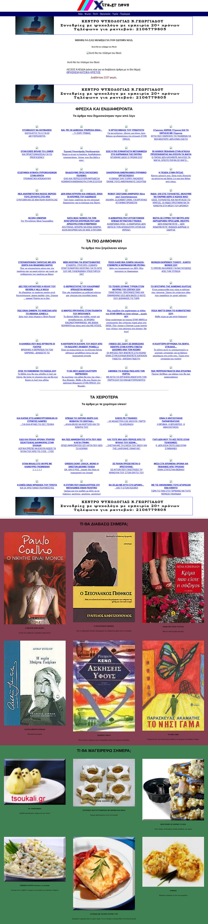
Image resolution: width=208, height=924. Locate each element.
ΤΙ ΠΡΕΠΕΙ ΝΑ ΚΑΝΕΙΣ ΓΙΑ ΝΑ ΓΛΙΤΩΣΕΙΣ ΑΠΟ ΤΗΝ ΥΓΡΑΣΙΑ (171, 266)
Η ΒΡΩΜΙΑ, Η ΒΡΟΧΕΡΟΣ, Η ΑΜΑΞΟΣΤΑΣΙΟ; (171, 422)
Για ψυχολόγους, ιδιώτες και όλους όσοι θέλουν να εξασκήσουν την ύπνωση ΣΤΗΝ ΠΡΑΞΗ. (126, 134)
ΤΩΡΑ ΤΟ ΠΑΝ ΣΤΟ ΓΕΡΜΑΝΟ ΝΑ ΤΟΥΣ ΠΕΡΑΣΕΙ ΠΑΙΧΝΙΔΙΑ (171, 489)
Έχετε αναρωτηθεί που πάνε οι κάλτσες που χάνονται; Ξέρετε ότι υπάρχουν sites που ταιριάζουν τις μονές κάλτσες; (171, 290)
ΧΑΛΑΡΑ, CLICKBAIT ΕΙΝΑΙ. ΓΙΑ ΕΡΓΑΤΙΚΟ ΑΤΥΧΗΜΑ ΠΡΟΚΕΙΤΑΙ (126, 198)
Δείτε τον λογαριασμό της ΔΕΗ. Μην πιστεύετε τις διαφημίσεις (126, 266)
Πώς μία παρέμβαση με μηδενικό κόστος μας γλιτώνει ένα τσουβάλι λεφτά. (81, 290)
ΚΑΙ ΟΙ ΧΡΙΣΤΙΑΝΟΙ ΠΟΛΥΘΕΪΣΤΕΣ (37, 486)
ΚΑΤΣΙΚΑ (84, 72)
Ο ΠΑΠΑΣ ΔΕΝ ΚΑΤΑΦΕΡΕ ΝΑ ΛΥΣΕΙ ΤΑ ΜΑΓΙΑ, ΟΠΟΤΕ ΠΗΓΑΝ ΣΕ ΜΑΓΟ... (171, 155)
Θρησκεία (105, 14)
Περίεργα (125, 14)
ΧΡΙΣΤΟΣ (95, 72)
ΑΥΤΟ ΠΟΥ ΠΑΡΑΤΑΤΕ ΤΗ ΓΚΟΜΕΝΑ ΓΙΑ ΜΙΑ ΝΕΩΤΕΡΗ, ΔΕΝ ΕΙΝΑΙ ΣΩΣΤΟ (171, 134)
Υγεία (115, 14)
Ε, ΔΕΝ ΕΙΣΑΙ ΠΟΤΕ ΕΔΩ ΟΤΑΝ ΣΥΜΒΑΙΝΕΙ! (171, 443)
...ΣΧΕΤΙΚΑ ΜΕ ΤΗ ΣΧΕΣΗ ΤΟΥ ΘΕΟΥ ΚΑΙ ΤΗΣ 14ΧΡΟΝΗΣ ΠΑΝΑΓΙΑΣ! (126, 443)
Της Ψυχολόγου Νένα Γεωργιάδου (37, 219)
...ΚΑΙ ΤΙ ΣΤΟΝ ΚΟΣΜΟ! (126, 486)
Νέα (80, 14)
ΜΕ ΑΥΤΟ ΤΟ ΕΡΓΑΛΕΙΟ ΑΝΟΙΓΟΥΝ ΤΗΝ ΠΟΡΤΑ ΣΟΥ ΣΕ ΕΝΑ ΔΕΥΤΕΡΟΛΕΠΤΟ (126, 375)
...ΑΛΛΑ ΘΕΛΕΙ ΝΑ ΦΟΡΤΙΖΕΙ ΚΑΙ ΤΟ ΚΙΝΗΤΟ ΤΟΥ (82, 422)
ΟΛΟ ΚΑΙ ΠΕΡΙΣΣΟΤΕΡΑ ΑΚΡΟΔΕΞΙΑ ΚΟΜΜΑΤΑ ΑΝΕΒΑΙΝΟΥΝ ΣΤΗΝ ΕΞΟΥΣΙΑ (81, 177)
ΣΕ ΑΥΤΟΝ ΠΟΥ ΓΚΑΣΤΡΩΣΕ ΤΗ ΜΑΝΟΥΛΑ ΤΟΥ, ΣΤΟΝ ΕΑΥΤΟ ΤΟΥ (126, 468)
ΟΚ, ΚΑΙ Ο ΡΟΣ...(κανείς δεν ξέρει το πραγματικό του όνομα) (81, 468)
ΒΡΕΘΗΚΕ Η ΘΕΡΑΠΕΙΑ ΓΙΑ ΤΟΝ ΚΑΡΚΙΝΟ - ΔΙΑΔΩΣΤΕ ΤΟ (37, 348)
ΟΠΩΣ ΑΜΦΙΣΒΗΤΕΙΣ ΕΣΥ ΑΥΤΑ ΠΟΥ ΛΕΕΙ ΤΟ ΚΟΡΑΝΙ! (81, 443)
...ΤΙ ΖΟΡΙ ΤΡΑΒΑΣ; (81, 131)
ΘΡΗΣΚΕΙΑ (73, 72)
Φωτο (88, 14)
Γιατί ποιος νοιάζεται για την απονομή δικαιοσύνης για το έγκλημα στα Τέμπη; (81, 198)
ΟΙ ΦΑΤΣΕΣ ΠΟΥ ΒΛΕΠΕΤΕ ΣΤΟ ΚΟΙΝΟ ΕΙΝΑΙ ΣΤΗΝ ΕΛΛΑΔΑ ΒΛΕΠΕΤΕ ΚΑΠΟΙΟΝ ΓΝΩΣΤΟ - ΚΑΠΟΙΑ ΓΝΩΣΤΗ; (126, 351)
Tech (95, 14)
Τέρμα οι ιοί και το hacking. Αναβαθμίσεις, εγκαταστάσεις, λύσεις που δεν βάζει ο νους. (81, 155)
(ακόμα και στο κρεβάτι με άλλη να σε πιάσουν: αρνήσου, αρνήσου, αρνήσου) (82, 489)
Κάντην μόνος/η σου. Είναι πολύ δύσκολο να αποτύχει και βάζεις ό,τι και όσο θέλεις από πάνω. (171, 177)
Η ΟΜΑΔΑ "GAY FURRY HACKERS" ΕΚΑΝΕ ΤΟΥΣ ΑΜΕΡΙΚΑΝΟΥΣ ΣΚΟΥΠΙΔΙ (126, 177)
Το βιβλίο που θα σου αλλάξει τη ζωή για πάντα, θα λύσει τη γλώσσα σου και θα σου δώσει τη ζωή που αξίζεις (37, 375)
